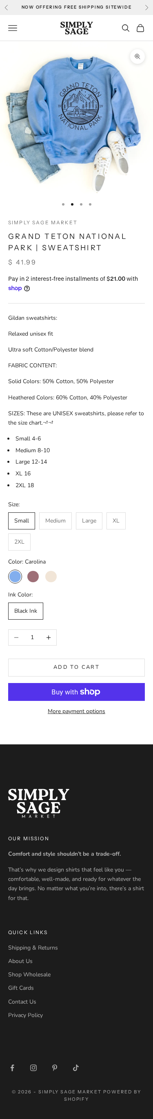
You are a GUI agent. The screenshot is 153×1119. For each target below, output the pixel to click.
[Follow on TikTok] (76, 1068)
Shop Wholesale (29, 974)
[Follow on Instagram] (33, 1068)
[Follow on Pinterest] (55, 1068)
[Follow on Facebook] (12, 1068)
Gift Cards (21, 988)
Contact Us (22, 1002)
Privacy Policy (25, 1015)
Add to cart (76, 667)
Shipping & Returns (33, 948)
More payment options (76, 711)
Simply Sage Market (43, 222)
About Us (20, 961)
